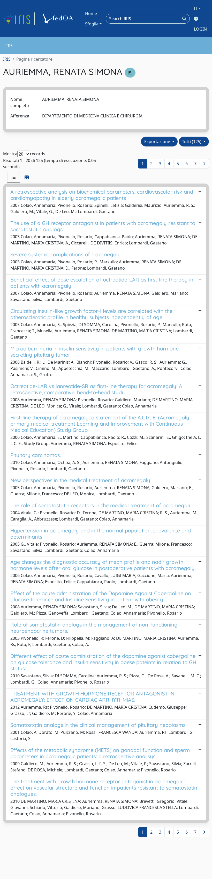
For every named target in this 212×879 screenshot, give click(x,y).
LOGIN (200, 29)
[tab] (13, 177)
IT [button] (196, 8)
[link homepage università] (59, 18)
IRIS (7, 59)
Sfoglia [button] (92, 24)
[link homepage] (19, 18)
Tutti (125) (192, 141)
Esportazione (157, 141)
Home (91, 13)
